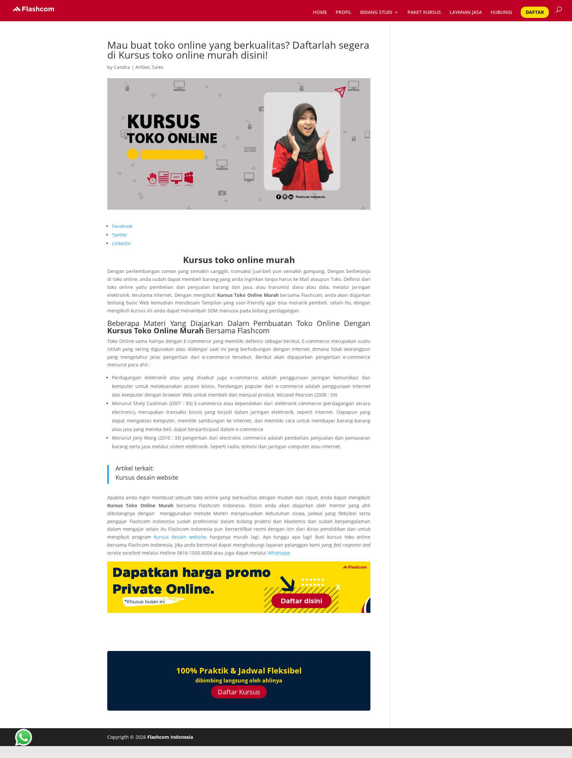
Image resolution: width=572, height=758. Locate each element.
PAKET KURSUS (424, 12)
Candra (122, 67)
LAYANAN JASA (466, 12)
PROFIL (344, 12)
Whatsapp (280, 553)
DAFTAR (535, 12)
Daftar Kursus (239, 691)
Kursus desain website (147, 477)
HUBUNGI (501, 12)
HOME (320, 12)
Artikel (142, 67)
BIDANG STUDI (376, 12)
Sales (158, 67)
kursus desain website (180, 537)
